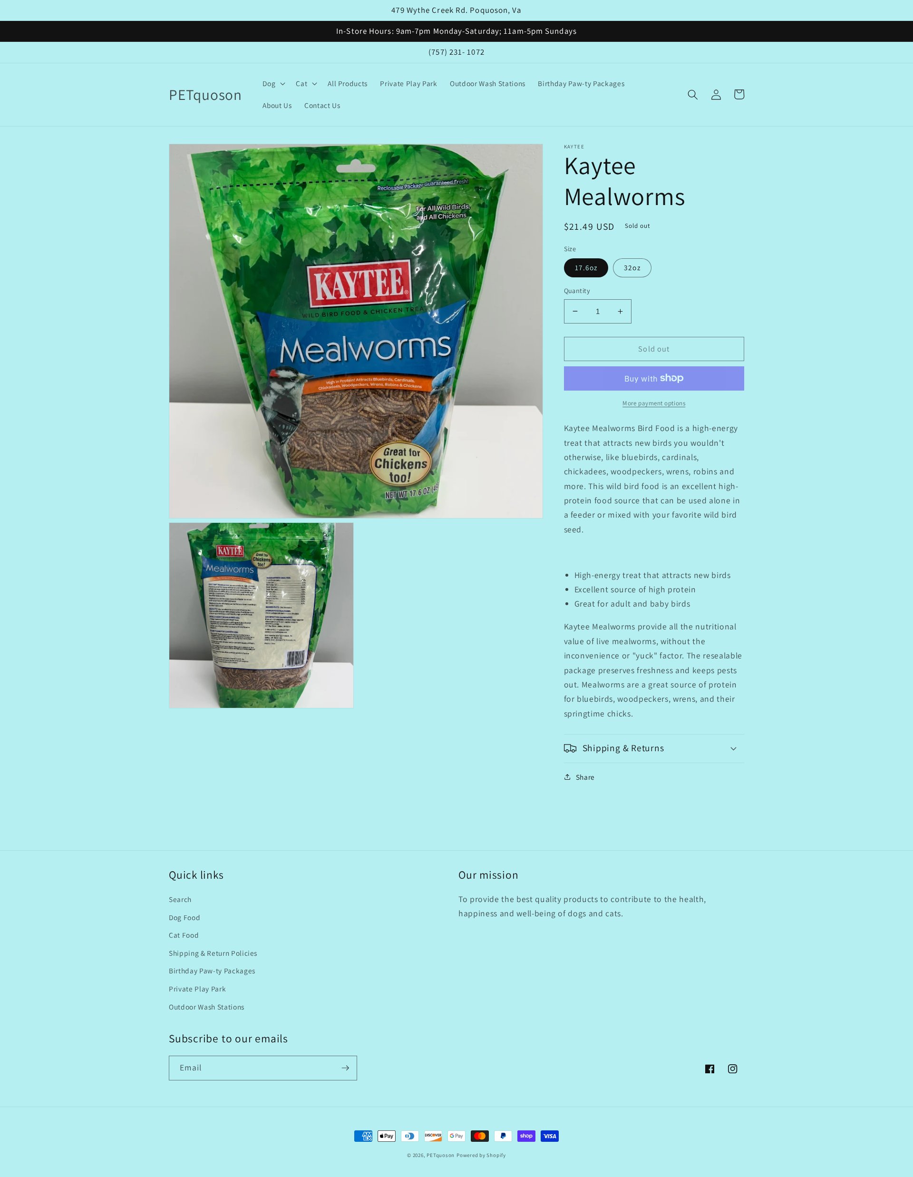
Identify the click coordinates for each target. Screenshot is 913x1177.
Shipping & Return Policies (213, 953)
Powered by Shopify (481, 1155)
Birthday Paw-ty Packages (212, 970)
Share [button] (585, 777)
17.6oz (586, 267)
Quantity (577, 290)
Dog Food (184, 917)
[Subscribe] (345, 1068)
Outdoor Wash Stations (206, 1006)
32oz (632, 267)
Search (180, 899)
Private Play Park (197, 988)
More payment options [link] (653, 403)
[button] (273, 84)
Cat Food (184, 935)
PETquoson (441, 1155)
